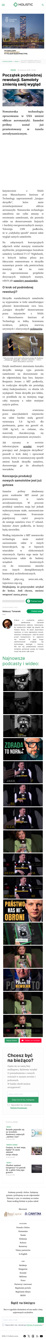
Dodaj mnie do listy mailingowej (23, 1100)
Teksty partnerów (23, 1250)
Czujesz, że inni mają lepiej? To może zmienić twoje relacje (15, 1151)
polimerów (36, 329)
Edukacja (23, 1239)
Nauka (17, 61)
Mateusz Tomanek (11, 611)
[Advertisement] (23, 162)
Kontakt (23, 1273)
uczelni (27, 446)
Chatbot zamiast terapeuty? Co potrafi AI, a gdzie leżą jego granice (15, 1169)
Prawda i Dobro (23, 1228)
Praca (23, 1280)
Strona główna (7, 61)
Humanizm (23, 1231)
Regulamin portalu (23, 1288)
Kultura (23, 1243)
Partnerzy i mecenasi (23, 1284)
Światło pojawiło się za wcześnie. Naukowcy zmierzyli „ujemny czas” (15, 1133)
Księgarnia (23, 1269)
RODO (23, 1295)
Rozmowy (23, 1246)
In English (23, 1254)
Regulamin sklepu (23, 1292)
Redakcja (23, 1265)
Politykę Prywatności (18, 1108)
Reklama (23, 1277)
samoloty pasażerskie (25, 280)
